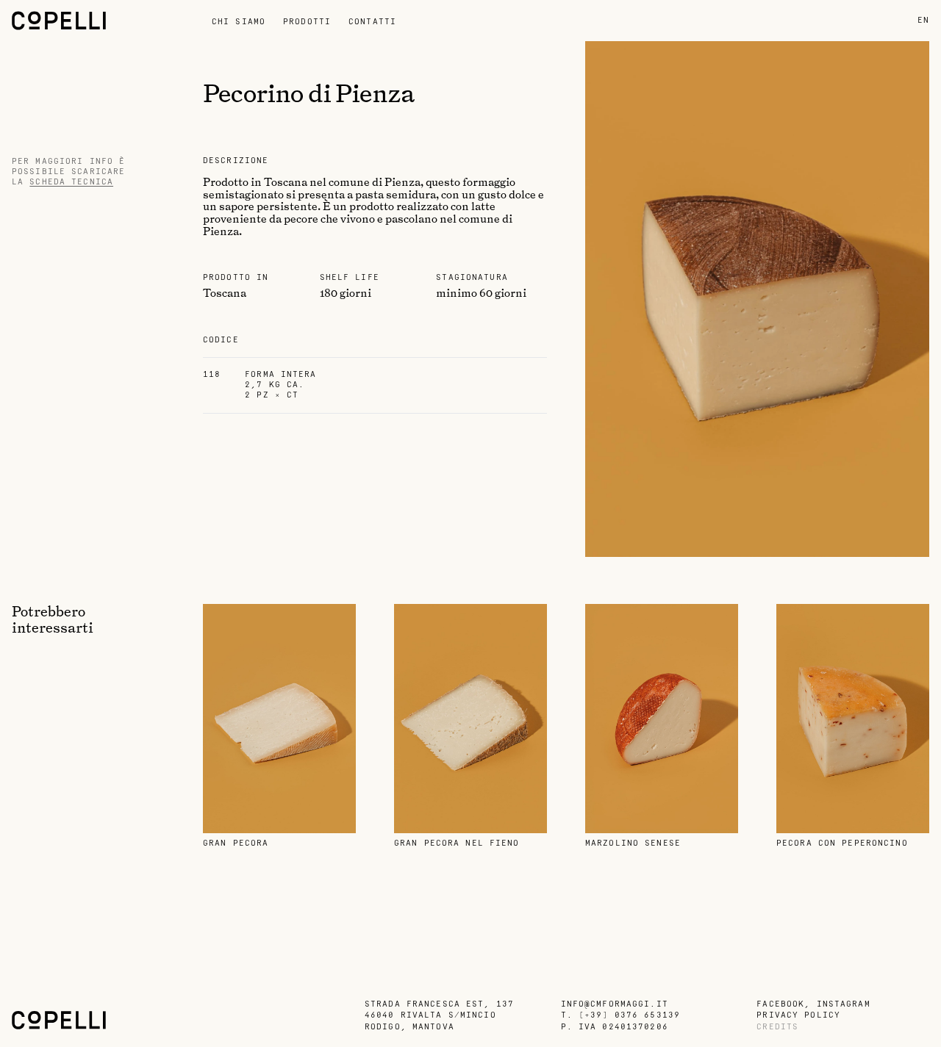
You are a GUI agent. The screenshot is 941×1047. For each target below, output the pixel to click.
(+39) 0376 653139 (629, 1015)
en (923, 20)
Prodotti (307, 21)
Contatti (372, 21)
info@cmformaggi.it (614, 1004)
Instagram (843, 1004)
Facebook (780, 1004)
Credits (777, 1027)
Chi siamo (238, 21)
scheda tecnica (71, 182)
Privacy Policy (798, 1015)
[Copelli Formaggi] (107, 20)
